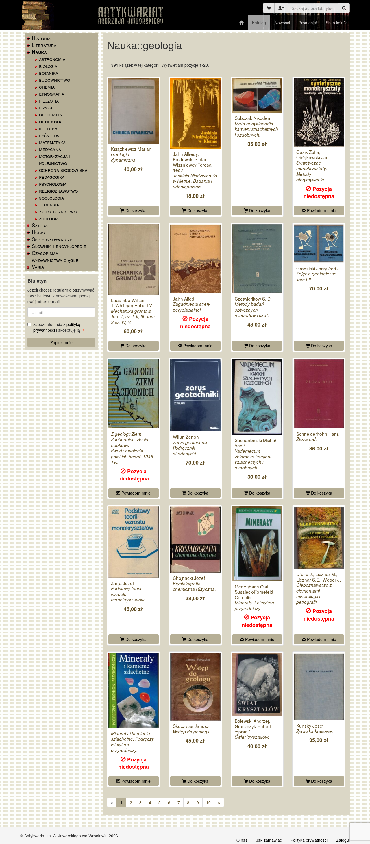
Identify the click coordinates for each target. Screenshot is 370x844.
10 (208, 802)
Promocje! (308, 22)
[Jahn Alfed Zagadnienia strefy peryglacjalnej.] (195, 258)
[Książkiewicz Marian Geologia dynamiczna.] (133, 111)
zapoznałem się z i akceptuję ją (57, 327)
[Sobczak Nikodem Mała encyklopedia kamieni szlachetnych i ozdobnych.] (257, 95)
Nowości (282, 22)
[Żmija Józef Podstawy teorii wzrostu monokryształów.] (133, 542)
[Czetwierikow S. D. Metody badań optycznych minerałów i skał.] (257, 258)
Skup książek (338, 22)
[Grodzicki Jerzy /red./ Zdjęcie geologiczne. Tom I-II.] (319, 243)
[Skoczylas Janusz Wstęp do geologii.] (195, 687)
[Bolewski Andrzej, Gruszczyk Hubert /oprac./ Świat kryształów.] (257, 684)
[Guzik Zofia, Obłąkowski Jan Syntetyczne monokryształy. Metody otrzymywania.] (319, 112)
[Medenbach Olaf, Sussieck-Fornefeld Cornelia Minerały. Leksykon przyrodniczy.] (257, 543)
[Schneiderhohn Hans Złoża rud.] (319, 393)
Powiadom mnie (321, 210)
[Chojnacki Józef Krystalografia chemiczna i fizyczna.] (195, 539)
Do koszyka (135, 210)
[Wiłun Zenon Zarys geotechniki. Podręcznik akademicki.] (195, 395)
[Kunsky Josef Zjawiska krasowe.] (319, 686)
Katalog (259, 22)
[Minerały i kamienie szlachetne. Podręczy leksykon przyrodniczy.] (133, 690)
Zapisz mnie (61, 342)
